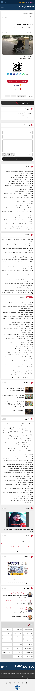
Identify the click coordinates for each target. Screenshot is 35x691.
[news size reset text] (6, 33)
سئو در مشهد (8, 637)
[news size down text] (9, 33)
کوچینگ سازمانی (7, 649)
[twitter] (17, 74)
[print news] (3, 18)
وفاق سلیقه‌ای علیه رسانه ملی (14, 541)
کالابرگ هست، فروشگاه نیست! (18, 406)
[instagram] (11, 683)
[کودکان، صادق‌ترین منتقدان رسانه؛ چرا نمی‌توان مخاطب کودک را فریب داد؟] (28, 396)
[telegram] (20, 74)
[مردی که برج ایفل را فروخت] (28, 411)
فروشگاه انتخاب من (7, 641)
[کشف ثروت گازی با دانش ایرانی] (30, 610)
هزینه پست (8, 633)
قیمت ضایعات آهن (28, 649)
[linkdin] (11, 74)
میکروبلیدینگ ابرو (7, 645)
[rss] (7, 683)
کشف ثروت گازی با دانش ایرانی (20, 612)
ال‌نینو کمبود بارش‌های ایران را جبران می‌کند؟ (18, 616)
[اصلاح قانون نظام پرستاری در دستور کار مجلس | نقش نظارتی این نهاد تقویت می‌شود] (30, 595)
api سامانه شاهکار (28, 629)
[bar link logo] (3, 2)
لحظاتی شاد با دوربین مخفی (25, 115)
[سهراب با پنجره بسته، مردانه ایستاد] (30, 602)
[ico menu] (3, 6)
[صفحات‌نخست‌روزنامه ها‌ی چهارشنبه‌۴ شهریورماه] (17, 569)
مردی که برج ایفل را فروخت (18, 410)
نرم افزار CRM (29, 641)
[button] (22, 551)
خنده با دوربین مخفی (26, 117)
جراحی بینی (29, 633)
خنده (13, 96)
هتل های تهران (29, 645)
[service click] (19, 3)
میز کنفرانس (19, 656)
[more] (4, 382)
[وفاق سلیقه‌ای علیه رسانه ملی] (24, 542)
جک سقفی (19, 652)
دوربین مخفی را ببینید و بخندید (24, 113)
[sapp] (27, 683)
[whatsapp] (24, 74)
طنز (7, 96)
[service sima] (23, 3)
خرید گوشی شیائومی (17, 633)
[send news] (6, 17)
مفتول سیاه (19, 649)
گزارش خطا (16, 85)
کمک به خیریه (19, 645)
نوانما (30, 13)
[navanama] (32, 3)
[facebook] (14, 74)
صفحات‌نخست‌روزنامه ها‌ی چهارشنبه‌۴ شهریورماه (22, 579)
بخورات (31, 637)
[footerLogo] (23, 666)
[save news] (8, 18)
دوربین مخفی (21, 96)
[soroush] (8, 74)
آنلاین (25, 13)
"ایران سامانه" (25, 679)
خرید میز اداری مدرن (7, 652)
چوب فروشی (19, 629)
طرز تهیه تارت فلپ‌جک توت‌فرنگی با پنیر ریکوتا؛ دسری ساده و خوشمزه (17, 292)
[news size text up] (3, 33)
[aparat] (23, 683)
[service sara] (27, 3)
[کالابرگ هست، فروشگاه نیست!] (28, 404)
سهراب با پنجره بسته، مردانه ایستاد (20, 603)
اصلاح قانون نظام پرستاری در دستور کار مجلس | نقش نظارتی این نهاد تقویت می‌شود (15, 596)
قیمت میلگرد (29, 656)
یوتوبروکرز (9, 629)
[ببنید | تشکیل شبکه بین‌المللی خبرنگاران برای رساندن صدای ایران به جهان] (17, 519)
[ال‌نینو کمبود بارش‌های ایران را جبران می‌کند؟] (30, 617)
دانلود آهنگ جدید (18, 637)
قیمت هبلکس (29, 652)
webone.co (19, 641)
